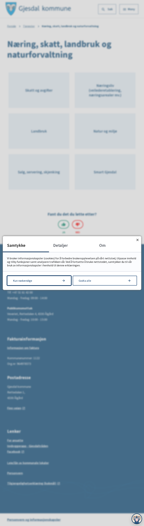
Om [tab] (102, 245)
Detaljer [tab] (60, 245)
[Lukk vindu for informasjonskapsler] (137, 240)
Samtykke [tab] (16, 245)
